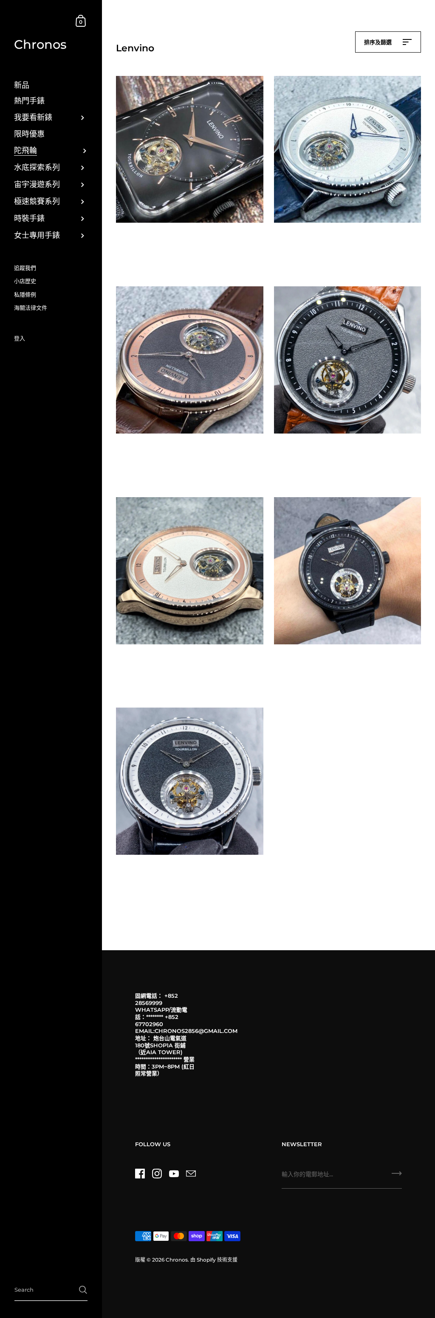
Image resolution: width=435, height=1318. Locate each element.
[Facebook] (139, 1173)
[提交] (397, 1176)
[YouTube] (173, 1173)
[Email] (190, 1173)
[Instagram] (156, 1173)
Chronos (40, 44)
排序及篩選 (378, 42)
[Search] (83, 1289)
